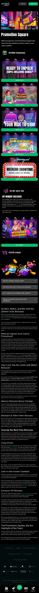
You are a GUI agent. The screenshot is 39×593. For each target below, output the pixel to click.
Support (18, 548)
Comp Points (14, 447)
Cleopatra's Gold (17, 355)
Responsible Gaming (14, 554)
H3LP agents (25, 485)
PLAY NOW (19, 245)
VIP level (19, 204)
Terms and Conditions (29, 548)
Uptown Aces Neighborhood (27, 493)
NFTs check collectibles (20, 560)
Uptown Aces (15, 580)
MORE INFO (19, 80)
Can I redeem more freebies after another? (17, 293)
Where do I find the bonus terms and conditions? (15, 300)
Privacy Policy (9, 548)
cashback (30, 474)
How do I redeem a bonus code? (13, 281)
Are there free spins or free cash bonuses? (17, 287)
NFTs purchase (27, 554)
